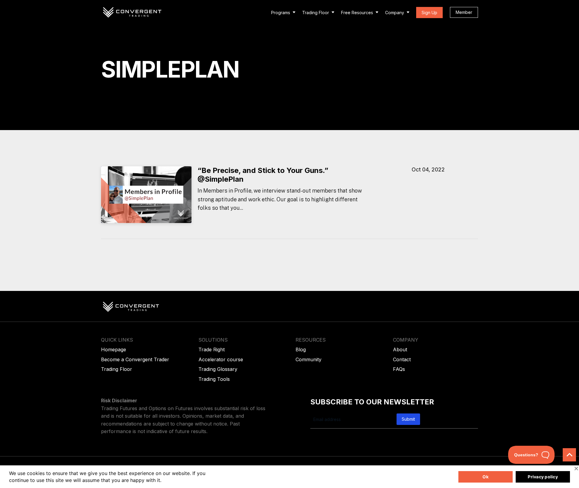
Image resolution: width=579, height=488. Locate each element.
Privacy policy (543, 476)
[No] (576, 468)
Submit (408, 419)
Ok (485, 476)
